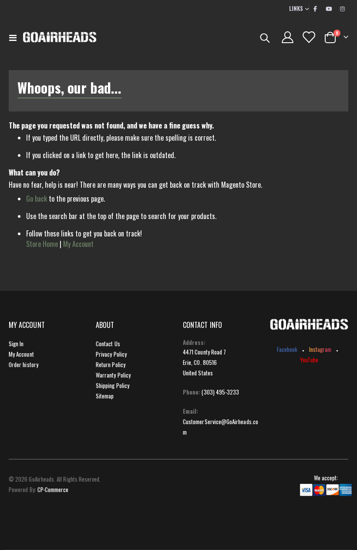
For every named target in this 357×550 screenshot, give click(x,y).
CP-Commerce (53, 489)
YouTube (309, 359)
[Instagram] (342, 8)
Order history (23, 364)
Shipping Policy (112, 385)
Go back (36, 198)
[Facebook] (315, 8)
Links (296, 8)
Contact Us (108, 343)
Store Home (42, 244)
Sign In (16, 343)
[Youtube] (328, 8)
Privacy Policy (111, 354)
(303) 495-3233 (220, 392)
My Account (78, 244)
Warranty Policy (113, 375)
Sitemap (105, 395)
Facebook (287, 349)
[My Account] (287, 37)
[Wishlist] (309, 37)
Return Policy (110, 364)
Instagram (320, 349)
